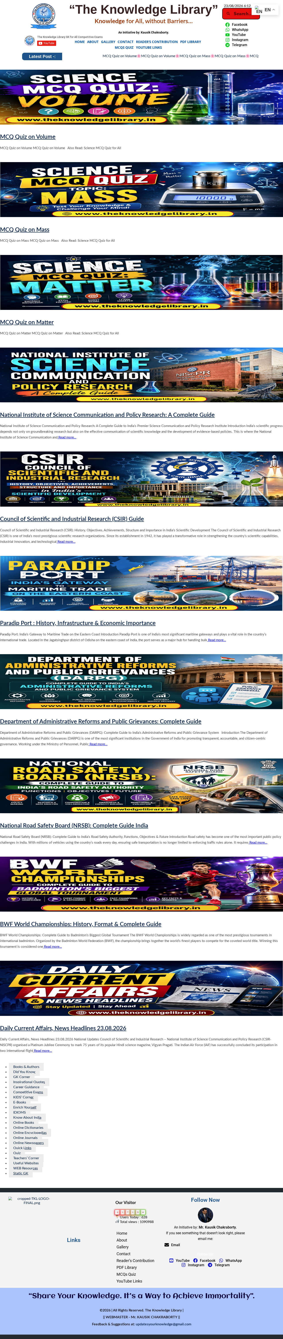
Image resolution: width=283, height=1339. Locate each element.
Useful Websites (26, 1163)
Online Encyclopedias (30, 1133)
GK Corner (21, 1077)
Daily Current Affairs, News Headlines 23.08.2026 (63, 1028)
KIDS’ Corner (23, 1097)
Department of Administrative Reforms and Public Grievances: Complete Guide (100, 722)
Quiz (17, 1153)
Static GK (20, 1173)
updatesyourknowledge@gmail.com (163, 1324)
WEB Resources (25, 1168)
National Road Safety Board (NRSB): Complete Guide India (74, 826)
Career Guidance (26, 1087)
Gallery (108, 41)
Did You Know (24, 1072)
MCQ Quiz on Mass (121, 56)
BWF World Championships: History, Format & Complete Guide (80, 924)
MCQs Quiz (124, 47)
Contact (126, 41)
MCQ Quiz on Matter (193, 56)
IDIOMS (19, 1112)
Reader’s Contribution (157, 41)
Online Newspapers (28, 1143)
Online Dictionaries (28, 1127)
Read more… (66, 437)
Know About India (27, 1117)
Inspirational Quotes (29, 1082)
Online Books (23, 1122)
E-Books (19, 1102)
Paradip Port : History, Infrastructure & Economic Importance (78, 623)
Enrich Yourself (24, 1107)
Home (80, 41)
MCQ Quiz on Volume (85, 56)
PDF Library (190, 41)
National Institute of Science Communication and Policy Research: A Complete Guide (107, 415)
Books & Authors (26, 1067)
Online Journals (25, 1138)
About (93, 41)
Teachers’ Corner (26, 1158)
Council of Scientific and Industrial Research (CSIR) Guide (72, 519)
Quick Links (22, 1148)
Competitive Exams (28, 1092)
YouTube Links (149, 47)
